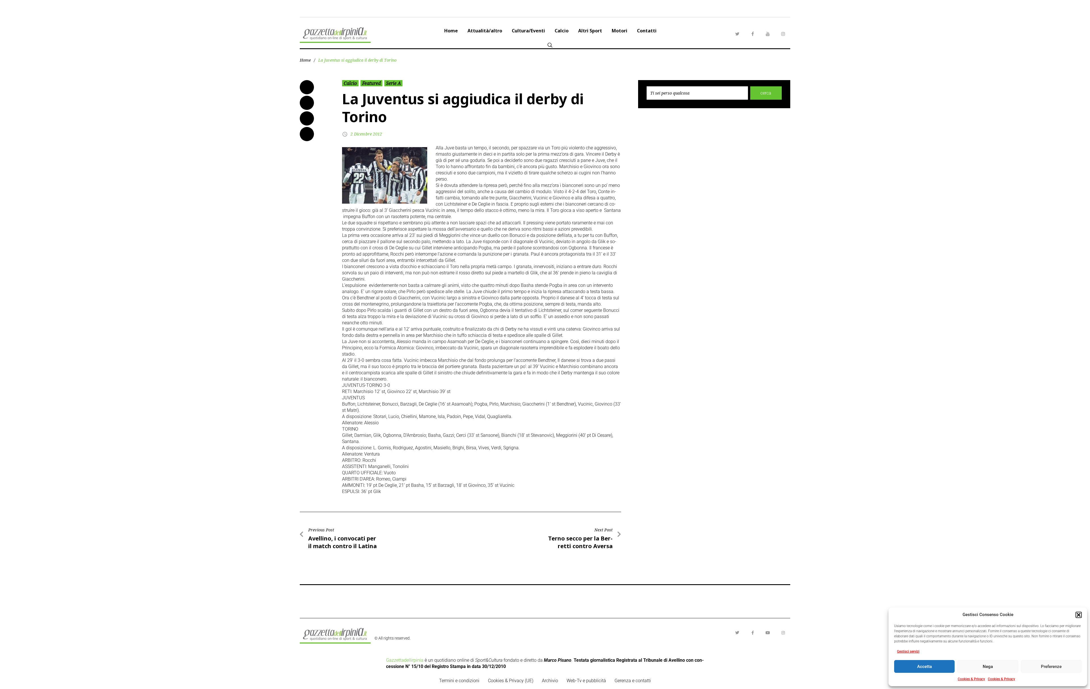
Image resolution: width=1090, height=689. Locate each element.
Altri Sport (590, 31)
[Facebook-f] (752, 633)
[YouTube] (768, 34)
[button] (1078, 615)
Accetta (924, 666)
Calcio (562, 31)
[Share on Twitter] (307, 103)
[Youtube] (768, 633)
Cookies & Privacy (971, 679)
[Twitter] (737, 34)
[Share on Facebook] (307, 87)
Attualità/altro (485, 31)
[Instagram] (783, 34)
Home (451, 31)
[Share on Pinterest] (307, 134)
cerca (765, 93)
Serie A (393, 83)
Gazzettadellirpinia (405, 660)
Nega (988, 666)
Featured (371, 83)
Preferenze (1051, 666)
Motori (619, 31)
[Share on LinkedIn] (307, 118)
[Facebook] (752, 34)
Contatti (647, 31)
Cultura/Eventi (528, 31)
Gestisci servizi (908, 651)
